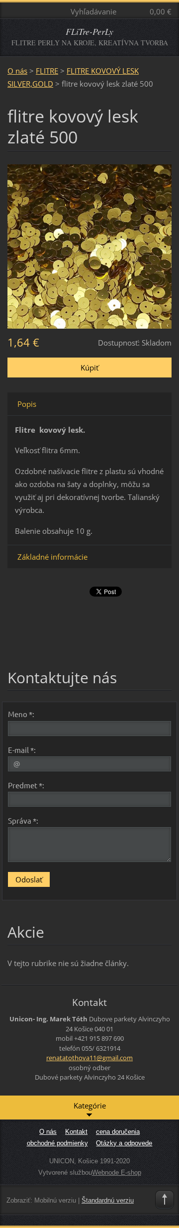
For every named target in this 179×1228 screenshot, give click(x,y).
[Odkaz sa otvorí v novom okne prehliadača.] (89, 245)
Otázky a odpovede (124, 1143)
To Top (164, 1199)
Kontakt (76, 1131)
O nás (17, 71)
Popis (26, 404)
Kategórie (90, 1105)
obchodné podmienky (57, 1143)
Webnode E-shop (116, 1172)
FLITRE (47, 71)
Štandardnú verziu (108, 1200)
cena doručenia (118, 1131)
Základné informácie (52, 557)
